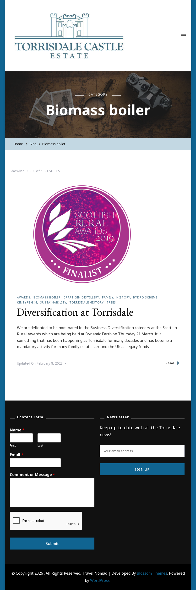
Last (40, 445)
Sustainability (53, 302)
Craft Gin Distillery (81, 297)
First (13, 445)
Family (107, 297)
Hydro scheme (145, 297)
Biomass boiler (46, 297)
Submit (52, 543)
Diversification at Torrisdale (75, 313)
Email (16, 454)
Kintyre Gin (27, 302)
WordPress (100, 580)
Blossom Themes (152, 573)
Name (17, 430)
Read (169, 363)
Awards (23, 297)
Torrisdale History (86, 302)
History (123, 297)
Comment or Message (32, 474)
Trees (111, 302)
